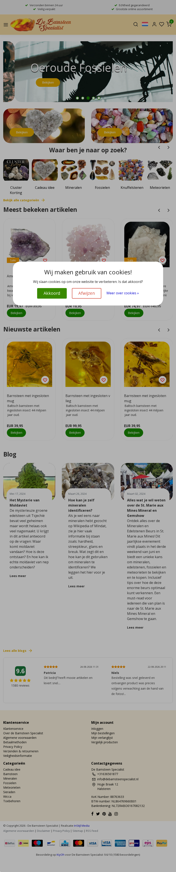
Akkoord (52, 293)
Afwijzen (86, 293)
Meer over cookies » (122, 293)
